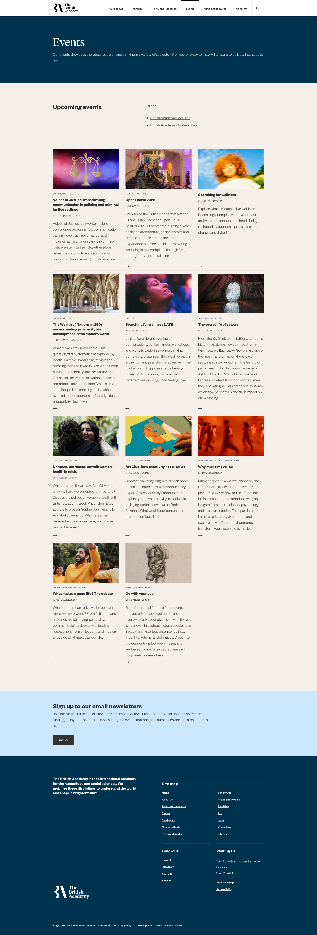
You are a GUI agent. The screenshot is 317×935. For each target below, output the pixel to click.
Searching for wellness (217, 194)
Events (190, 8)
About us (167, 799)
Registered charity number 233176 (74, 925)
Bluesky (167, 880)
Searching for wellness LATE (149, 324)
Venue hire (224, 827)
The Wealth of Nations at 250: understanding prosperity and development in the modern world (81, 329)
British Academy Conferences (173, 125)
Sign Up (63, 740)
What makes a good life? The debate (83, 593)
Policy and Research (164, 8)
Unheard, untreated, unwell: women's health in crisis (83, 469)
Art (220, 813)
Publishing (224, 806)
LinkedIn (167, 860)
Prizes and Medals (229, 799)
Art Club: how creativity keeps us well (156, 466)
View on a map (225, 882)
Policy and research (174, 806)
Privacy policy (122, 925)
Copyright (104, 925)
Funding (137, 8)
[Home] (66, 8)
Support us (224, 792)
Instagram (168, 866)
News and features (215, 8)
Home (165, 792)
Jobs (221, 820)
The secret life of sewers (218, 324)
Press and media (172, 834)
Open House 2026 (140, 199)
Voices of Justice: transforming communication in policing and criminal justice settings (86, 204)
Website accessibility (169, 925)
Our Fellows (116, 8)
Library (222, 834)
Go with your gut (139, 593)
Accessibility (224, 889)
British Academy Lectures (170, 117)
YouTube (167, 873)
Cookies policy (144, 925)
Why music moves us (215, 466)
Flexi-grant (168, 820)
